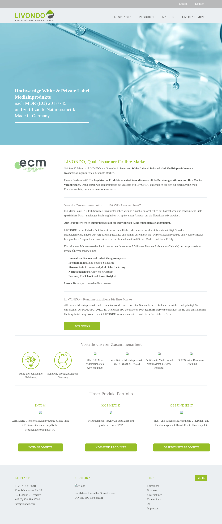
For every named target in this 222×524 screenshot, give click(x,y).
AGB (150, 503)
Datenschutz (154, 499)
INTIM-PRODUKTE (40, 447)
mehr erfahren (82, 325)
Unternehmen (193, 17)
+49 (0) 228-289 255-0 (27, 499)
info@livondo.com (25, 503)
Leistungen (123, 17)
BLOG (201, 478)
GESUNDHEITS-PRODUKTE (181, 447)
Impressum (153, 508)
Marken (168, 17)
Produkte (147, 17)
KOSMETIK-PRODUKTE (111, 447)
